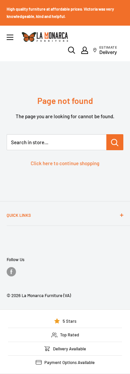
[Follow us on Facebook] (11, 271)
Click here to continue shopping (65, 163)
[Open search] (71, 50)
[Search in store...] (114, 142)
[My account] (84, 50)
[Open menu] (10, 37)
